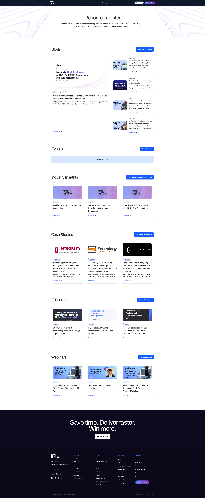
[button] (80, 2)
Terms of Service (139, 494)
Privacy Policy (150, 494)
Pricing (112, 3)
